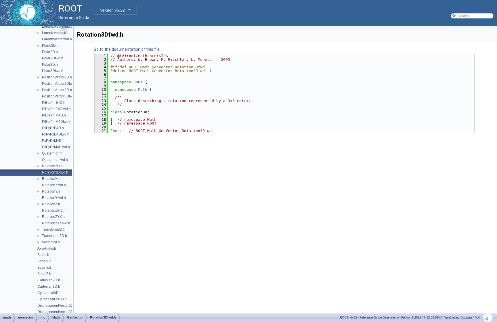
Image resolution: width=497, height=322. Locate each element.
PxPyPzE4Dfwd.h (55, 134)
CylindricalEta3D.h (52, 299)
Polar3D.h (50, 65)
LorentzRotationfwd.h (58, 27)
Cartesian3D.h (48, 287)
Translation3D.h (54, 236)
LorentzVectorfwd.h (57, 39)
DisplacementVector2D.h (56, 306)
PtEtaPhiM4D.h (54, 115)
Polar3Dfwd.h (52, 71)
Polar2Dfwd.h (52, 58)
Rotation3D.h (52, 166)
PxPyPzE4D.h (53, 128)
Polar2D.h (50, 52)
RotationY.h (51, 191)
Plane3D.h (50, 46)
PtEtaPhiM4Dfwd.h (56, 122)
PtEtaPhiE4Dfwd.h (56, 109)
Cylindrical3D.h (49, 293)
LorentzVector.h (54, 33)
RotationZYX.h (53, 217)
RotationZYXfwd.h (56, 223)
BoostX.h (44, 261)
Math (142, 89)
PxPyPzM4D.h (53, 141)
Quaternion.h (52, 153)
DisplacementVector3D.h (56, 312)
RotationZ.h (51, 204)
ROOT (138, 82)
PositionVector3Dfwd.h (59, 96)
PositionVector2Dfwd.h (59, 84)
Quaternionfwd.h (55, 160)
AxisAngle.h (46, 248)
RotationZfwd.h (54, 210)
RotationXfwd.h (54, 185)
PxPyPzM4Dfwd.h (56, 147)
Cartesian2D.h (48, 280)
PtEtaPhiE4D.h (53, 103)
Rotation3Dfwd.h (55, 172)
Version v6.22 (112, 10)
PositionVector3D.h (57, 90)
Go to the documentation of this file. (127, 49)
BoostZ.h (44, 274)
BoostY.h (44, 267)
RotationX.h (51, 179)
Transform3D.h (53, 229)
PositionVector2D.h (57, 77)
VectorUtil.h (51, 242)
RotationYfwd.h (54, 198)
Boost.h (43, 255)
